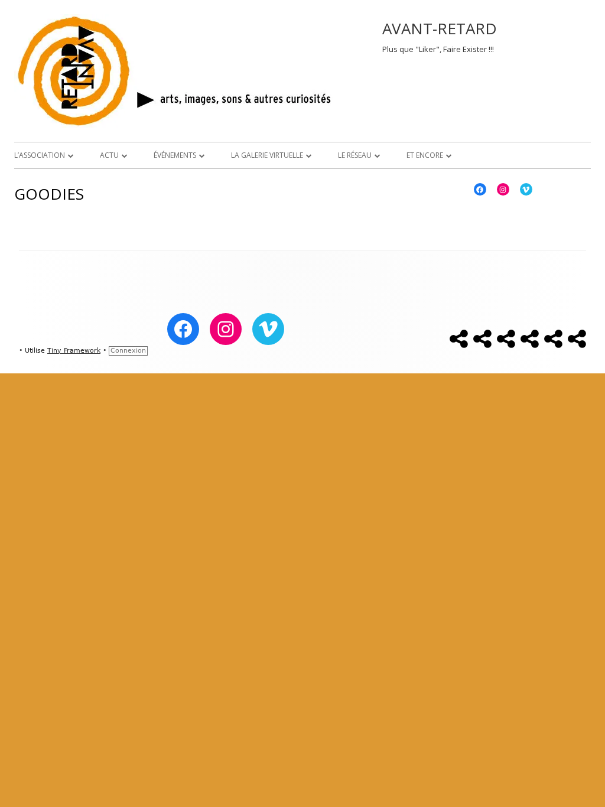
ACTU (109, 155)
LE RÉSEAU (355, 155)
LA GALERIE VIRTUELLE (267, 155)
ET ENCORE (424, 155)
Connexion (128, 350)
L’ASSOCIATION (39, 155)
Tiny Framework (73, 350)
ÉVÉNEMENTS (175, 155)
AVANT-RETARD (439, 28)
